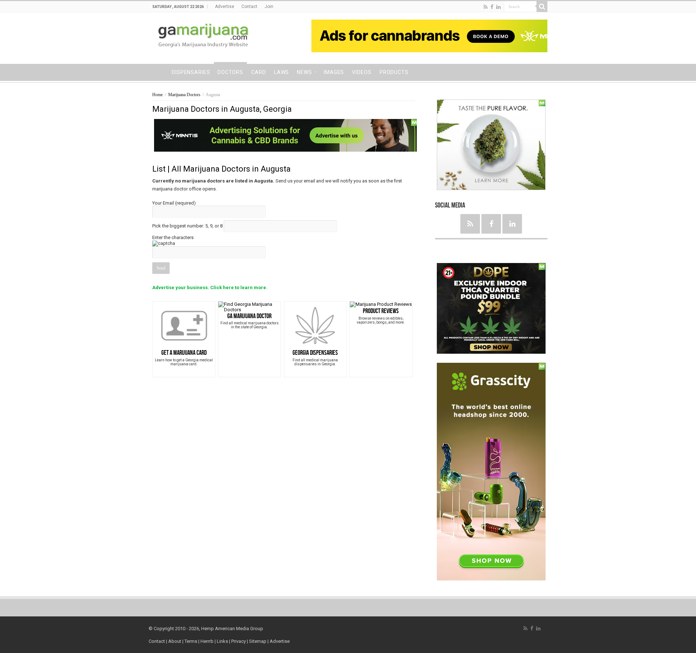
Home (158, 71)
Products (394, 72)
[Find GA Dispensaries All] (315, 325)
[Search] (541, 6)
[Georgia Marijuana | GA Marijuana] (204, 37)
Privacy (238, 641)
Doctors (230, 72)
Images (334, 72)
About (174, 641)
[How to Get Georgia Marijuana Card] (184, 325)
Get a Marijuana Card (184, 353)
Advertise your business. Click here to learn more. (210, 287)
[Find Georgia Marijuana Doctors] (249, 306)
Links (223, 641)
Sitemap (257, 641)
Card (258, 72)
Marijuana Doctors (184, 94)
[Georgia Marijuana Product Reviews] (381, 304)
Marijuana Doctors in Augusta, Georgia (222, 109)
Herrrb (207, 641)
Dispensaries (191, 72)
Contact (249, 6)
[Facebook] (492, 7)
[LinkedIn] (498, 7)
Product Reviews (381, 311)
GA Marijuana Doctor (249, 316)
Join (269, 6)
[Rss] (485, 7)
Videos (361, 72)
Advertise (224, 6)
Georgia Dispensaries (315, 353)
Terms (191, 641)
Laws (281, 72)
